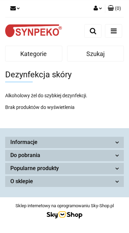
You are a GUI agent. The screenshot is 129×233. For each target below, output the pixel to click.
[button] (114, 8)
